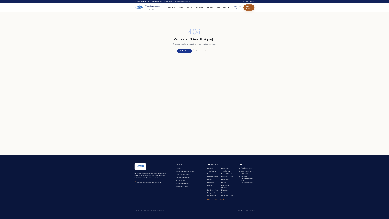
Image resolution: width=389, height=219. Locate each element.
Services (170, 7)
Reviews (210, 7)
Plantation (224, 190)
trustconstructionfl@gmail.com (247, 172)
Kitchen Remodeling (183, 177)
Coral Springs (225, 171)
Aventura (210, 168)
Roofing (178, 168)
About (181, 7)
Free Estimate (248, 7)
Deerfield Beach (226, 174)
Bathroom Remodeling (183, 174)
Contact (226, 7)
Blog (218, 7)
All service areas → (215, 199)
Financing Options (182, 186)
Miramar (210, 185)
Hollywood (225, 179)
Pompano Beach (212, 193)
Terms (246, 210)
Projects (190, 7)
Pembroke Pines (212, 190)
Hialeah (209, 179)
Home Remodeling (182, 183)
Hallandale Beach (227, 177)
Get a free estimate (202, 51)
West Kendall (211, 196)
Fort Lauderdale (212, 177)
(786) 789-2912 (249, 1)
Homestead (211, 182)
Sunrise (223, 193)
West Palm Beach (227, 196)
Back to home (184, 51)
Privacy (240, 210)
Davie (209, 174)
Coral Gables (211, 171)
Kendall (223, 182)
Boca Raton (225, 168)
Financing (199, 7)
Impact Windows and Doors (185, 171)
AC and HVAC (180, 180)
